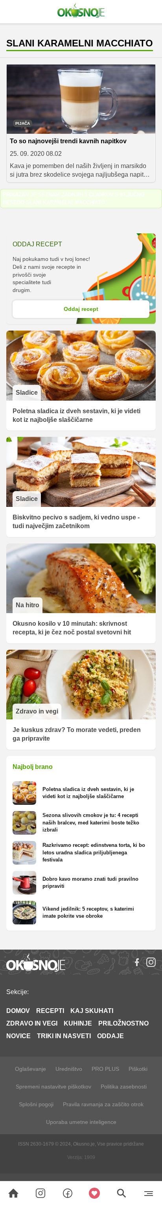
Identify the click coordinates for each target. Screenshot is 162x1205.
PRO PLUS (105, 1069)
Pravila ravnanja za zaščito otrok (103, 1104)
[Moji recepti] (94, 1193)
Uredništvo (68, 1069)
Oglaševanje (30, 1069)
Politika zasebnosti (124, 1086)
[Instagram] (151, 962)
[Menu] (148, 1193)
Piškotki (138, 1069)
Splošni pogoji (36, 1104)
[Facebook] (137, 962)
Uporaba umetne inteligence (81, 1122)
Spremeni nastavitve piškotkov (53, 1086)
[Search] (13, 1193)
